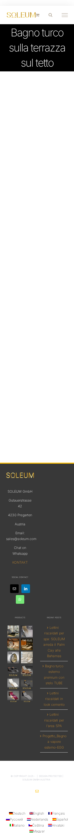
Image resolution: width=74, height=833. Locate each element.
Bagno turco (37, 337)
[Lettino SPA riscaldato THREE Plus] (13, 631)
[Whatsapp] (20, 599)
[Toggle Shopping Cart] (37, 15)
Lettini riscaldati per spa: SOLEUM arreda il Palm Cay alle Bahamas (54, 641)
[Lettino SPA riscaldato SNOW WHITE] (13, 683)
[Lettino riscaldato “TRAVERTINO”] (13, 644)
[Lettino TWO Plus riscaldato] (27, 644)
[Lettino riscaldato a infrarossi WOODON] (27, 670)
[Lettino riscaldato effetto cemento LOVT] (27, 696)
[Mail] (14, 588)
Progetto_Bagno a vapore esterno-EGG (54, 741)
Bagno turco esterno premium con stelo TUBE (54, 674)
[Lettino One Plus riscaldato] (27, 657)
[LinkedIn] (25, 588)
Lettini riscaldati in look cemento (54, 699)
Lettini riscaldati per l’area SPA (54, 720)
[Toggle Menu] (65, 15)
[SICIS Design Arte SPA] (13, 657)
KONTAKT (20, 562)
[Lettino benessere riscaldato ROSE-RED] (13, 696)
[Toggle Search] (50, 15)
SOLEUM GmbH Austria (36, 779)
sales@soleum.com (21, 539)
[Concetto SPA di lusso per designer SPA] (13, 670)
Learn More (37, 244)
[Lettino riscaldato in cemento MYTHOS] (27, 683)
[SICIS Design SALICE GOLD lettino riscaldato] (27, 631)
